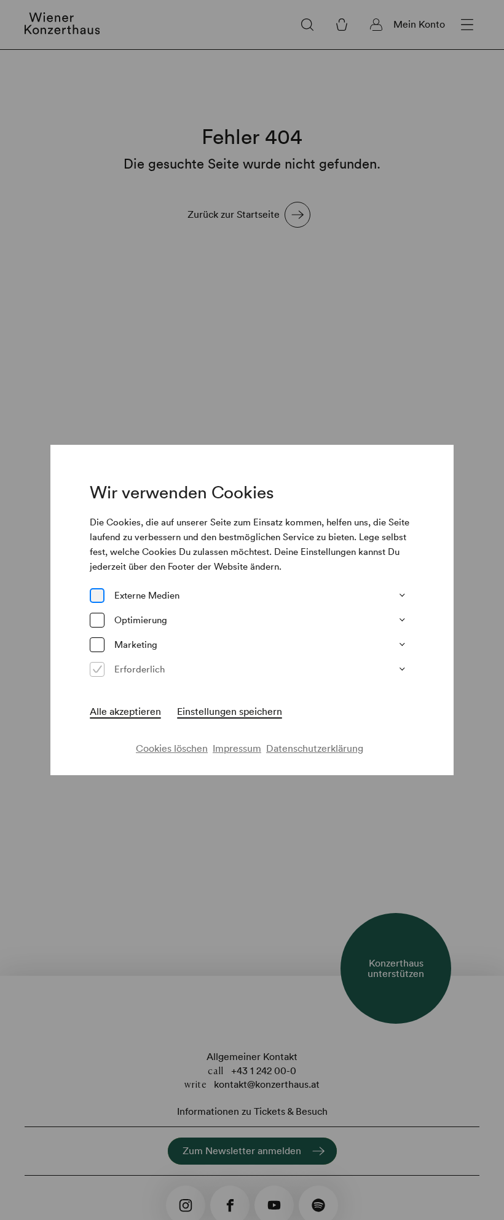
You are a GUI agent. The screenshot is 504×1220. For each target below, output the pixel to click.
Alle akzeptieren (125, 711)
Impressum (237, 748)
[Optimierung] (97, 620)
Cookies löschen (172, 748)
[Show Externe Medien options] (402, 595)
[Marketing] (97, 644)
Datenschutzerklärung (314, 748)
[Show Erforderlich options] (402, 669)
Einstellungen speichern (229, 711)
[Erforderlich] (97, 669)
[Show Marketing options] (402, 645)
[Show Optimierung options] (402, 620)
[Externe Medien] (97, 595)
